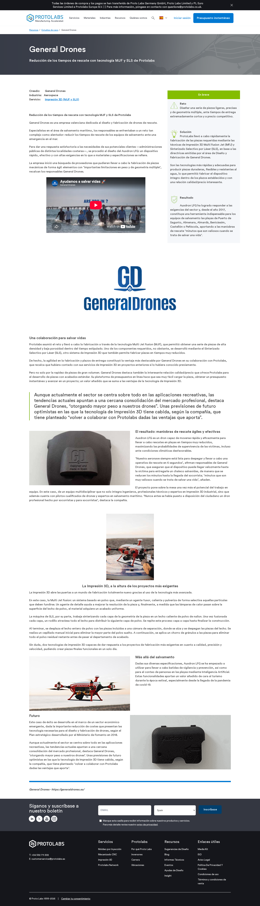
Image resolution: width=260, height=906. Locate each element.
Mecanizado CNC (107, 854)
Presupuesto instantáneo (213, 18)
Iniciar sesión (182, 18)
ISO (200, 854)
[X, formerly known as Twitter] (40, 819)
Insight (168, 876)
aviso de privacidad (147, 824)
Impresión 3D (105, 860)
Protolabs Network (108, 865)
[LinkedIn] (32, 819)
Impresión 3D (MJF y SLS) (62, 99)
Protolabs (139, 842)
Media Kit (203, 849)
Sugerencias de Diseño (176, 849)
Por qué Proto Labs (141, 849)
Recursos (33, 30)
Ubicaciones (137, 865)
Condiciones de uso (208, 874)
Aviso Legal (204, 860)
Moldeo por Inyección (109, 849)
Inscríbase (210, 809)
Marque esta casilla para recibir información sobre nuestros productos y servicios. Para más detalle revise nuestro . (146, 823)
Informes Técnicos (174, 860)
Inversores (137, 854)
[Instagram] (54, 819)
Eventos (168, 865)
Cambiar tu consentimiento (75, 899)
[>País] (164, 18)
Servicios (105, 842)
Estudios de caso (50, 30)
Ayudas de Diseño (173, 870)
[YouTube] (47, 819)
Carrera (135, 860)
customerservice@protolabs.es (48, 859)
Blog (166, 854)
